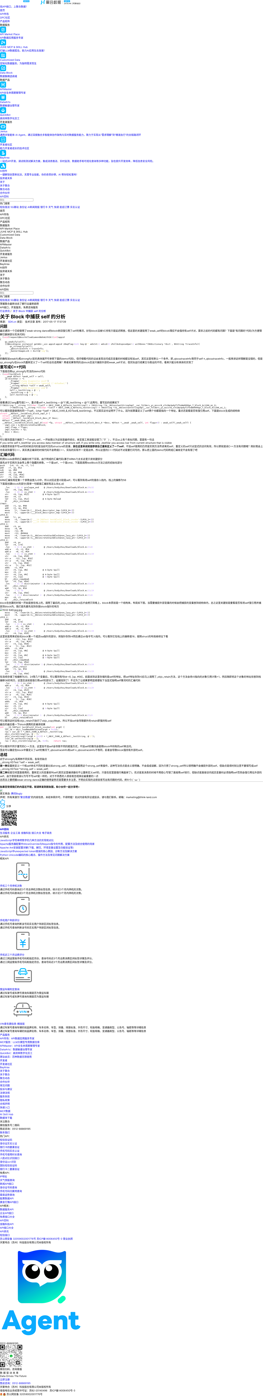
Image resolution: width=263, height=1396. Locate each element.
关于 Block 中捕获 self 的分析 (29, 311)
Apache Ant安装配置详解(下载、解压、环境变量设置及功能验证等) (37, 847)
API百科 (4, 196)
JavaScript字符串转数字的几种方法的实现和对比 (27, 840)
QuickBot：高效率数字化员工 (16, 1053)
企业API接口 (7, 1213)
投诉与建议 (6, 1089)
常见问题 (5, 1085)
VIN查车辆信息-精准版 (12, 1023)
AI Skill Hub (6, 1114)
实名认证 (75, 207)
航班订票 (64, 207)
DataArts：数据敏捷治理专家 (16, 1049)
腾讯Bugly (16, 793)
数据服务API (7, 1209)
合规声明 (5, 1103)
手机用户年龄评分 (9, 920)
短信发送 (5, 207)
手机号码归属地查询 (11, 1191)
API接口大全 (7, 1227)
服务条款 (5, 1096)
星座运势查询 (7, 1194)
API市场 (4, 13)
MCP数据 (5, 1111)
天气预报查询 (7, 1180)
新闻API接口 (7, 1183)
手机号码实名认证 (9, 1150)
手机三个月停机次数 (11, 885)
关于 (2, 181)
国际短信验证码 (8, 1165)
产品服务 (5, 1034)
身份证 (23, 207)
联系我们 (5, 1132)
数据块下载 (6, 1117)
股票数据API (7, 1198)
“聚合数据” (25, 797)
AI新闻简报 (34, 207)
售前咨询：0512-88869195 (15, 1383)
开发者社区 (6, 1064)
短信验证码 (6, 1139)
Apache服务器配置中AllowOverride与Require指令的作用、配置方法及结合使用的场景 (47, 843)
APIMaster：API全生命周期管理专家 (20, 1045)
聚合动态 (5, 189)
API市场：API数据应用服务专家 (17, 1038)
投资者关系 (6, 178)
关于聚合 (5, 185)
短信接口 (5, 1235)
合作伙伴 (5, 192)
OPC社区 (5, 17)
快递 (56, 207)
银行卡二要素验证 (9, 1169)
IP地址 (3, 1176)
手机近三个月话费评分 (12, 954)
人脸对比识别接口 (9, 1158)
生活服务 (5, 832)
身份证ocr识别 (8, 1161)
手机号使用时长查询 (11, 1154)
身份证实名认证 (8, 1143)
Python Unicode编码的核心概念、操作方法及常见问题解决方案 (35, 854)
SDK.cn (12, 321)
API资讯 (4, 1231)
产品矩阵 (5, 21)
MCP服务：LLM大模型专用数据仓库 (20, 1042)
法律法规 (5, 1092)
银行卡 (44, 207)
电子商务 (47, 832)
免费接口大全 (7, 1216)
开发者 (3, 1060)
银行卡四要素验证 (9, 1147)
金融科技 (26, 832)
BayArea (4, 1067)
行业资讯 (5, 311)
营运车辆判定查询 (9, 989)
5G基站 (15, 207)
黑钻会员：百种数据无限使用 (16, 1056)
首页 (2, 10)
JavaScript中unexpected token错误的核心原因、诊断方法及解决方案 (38, 851)
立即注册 (5, 1379)
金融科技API (7, 1224)
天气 (50, 207)
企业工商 (15, 832)
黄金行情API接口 (9, 1202)
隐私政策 (5, 1100)
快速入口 (5, 1107)
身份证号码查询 (8, 1187)
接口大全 (36, 832)
